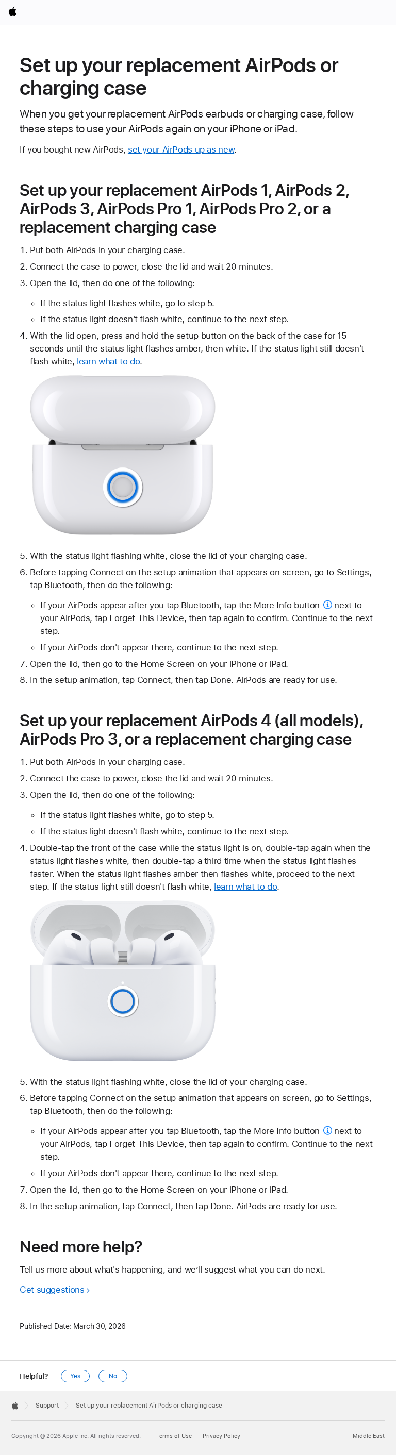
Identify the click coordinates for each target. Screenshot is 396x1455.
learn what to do (108, 361)
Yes (75, 1376)
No (113, 1376)
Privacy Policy (221, 1436)
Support (47, 1405)
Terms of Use (174, 1436)
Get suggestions (52, 1289)
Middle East (369, 1436)
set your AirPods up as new (181, 149)
